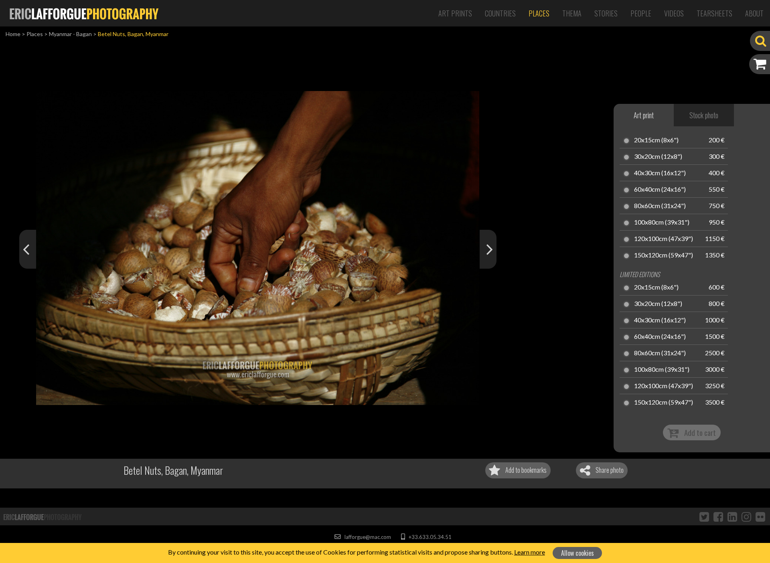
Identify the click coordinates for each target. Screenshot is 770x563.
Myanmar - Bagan (70, 33)
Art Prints (455, 13)
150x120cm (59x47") (663, 255)
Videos (674, 13)
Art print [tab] (644, 115)
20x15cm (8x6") (656, 140)
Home (13, 33)
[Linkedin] (732, 516)
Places (539, 13)
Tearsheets (714, 13)
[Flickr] (760, 516)
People (640, 13)
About (754, 13)
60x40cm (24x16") (660, 189)
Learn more (529, 552)
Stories (606, 13)
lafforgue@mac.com (367, 537)
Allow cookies (577, 553)
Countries (500, 13)
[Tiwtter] (704, 516)
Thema (572, 13)
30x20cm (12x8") (658, 157)
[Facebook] (718, 516)
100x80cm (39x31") (661, 222)
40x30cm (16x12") (660, 173)
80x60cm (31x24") (660, 206)
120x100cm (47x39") (663, 239)
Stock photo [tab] (703, 115)
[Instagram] (746, 516)
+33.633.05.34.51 (429, 537)
